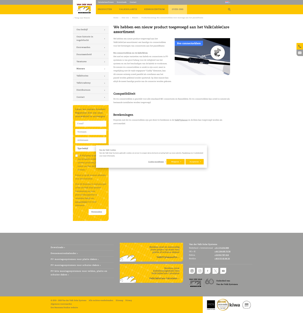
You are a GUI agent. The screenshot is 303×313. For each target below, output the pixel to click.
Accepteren (194, 162)
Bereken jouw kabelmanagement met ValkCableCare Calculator (164, 273)
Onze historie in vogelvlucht (84, 38)
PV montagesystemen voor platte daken (74, 259)
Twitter (215, 271)
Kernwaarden (83, 47)
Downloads (57, 248)
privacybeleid (81, 202)
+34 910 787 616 (221, 255)
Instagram (200, 271)
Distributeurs (83, 90)
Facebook (208, 271)
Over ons (125, 18)
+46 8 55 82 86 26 (222, 259)
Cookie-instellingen (156, 162)
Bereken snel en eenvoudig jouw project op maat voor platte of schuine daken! (164, 252)
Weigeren (175, 162)
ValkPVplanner (181, 120)
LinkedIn (192, 271)
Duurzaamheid (84, 55)
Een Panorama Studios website (64, 307)
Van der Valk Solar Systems (84, 8)
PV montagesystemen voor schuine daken (75, 265)
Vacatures (81, 62)
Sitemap (119, 300)
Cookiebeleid (198, 153)
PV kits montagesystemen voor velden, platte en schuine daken (79, 273)
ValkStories (82, 76)
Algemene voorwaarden (61, 304)
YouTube (223, 271)
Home (115, 18)
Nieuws (135, 18)
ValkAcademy (83, 83)
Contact (80, 97)
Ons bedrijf (82, 30)
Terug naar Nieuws (82, 18)
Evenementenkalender (63, 253)
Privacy (128, 300)
